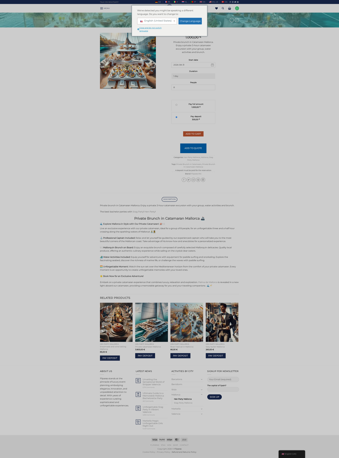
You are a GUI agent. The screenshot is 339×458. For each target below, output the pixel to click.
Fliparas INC (196, 174)
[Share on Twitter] (188, 180)
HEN (169, 445)
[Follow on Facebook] (230, 2)
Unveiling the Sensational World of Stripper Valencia (153, 382)
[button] (105, 8)
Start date (193, 60)
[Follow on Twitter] (235, 2)
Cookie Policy (149, 452)
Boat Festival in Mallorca (181, 347)
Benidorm (176, 384)
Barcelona (176, 379)
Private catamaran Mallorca (148, 347)
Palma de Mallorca (207, 282)
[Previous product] (237, 20)
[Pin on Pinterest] (198, 180)
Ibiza (173, 389)
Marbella (175, 408)
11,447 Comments (154, 429)
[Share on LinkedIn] (203, 180)
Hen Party (150, 211)
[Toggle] (201, 379)
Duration (193, 71)
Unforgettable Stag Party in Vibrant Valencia (153, 409)
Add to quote (193, 148)
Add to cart (193, 134)
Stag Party (138, 211)
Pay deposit (109, 358)
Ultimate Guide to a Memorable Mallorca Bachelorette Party (153, 396)
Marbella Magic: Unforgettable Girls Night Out (153, 423)
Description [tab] (169, 199)
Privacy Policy (163, 452)
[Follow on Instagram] (232, 2)
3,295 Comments (154, 415)
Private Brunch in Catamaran (188, 164)
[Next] (238, 333)
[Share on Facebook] (184, 180)
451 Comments (153, 401)
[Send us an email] (237, 2)
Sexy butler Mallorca (215, 347)
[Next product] (232, 20)
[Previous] (100, 333)
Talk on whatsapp (109, 2)
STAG (163, 445)
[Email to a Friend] (193, 180)
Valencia (175, 414)
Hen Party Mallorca (192, 157)
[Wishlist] (216, 8)
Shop (175, 445)
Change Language (190, 21)
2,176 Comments (153, 387)
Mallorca (204, 157)
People (193, 82)
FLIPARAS (154, 445)
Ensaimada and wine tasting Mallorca (113, 347)
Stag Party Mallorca (183, 403)
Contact (184, 445)
